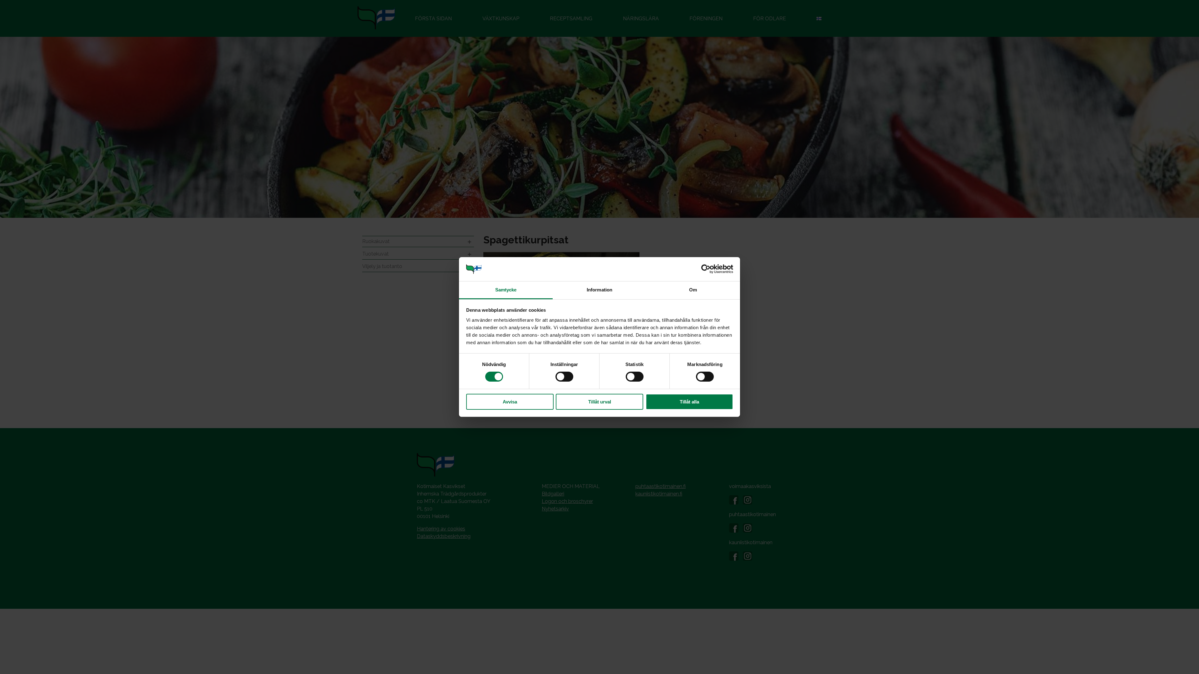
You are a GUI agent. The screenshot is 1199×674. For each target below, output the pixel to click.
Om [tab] (693, 289)
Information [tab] (599, 289)
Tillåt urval (599, 401)
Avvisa (510, 401)
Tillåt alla (689, 401)
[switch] (564, 377)
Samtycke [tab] (506, 289)
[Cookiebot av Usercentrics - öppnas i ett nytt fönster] (705, 269)
